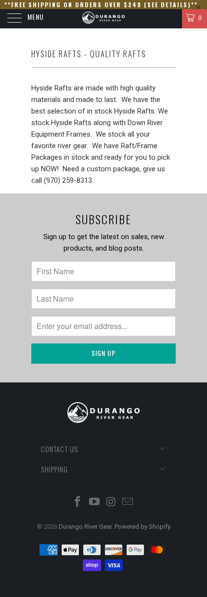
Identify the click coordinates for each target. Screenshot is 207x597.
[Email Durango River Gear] (128, 502)
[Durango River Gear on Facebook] (78, 502)
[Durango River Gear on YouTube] (95, 502)
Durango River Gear (85, 526)
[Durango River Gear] (103, 18)
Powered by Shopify (142, 526)
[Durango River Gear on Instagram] (111, 502)
